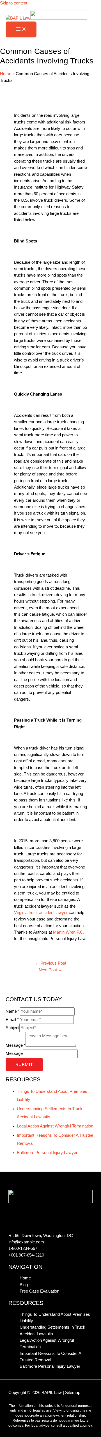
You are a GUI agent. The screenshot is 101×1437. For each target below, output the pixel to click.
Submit (24, 1064)
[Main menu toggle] (21, 29)
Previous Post (50, 963)
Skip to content (13, 3)
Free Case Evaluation (39, 1291)
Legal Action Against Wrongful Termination (55, 1126)
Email (12, 1019)
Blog (24, 1285)
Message (16, 1045)
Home (5, 74)
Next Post (50, 970)
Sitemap (72, 1392)
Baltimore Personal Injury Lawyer (47, 1152)
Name (13, 1011)
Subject (12, 1028)
